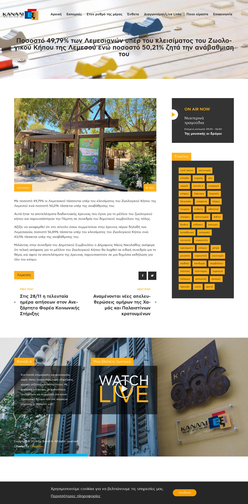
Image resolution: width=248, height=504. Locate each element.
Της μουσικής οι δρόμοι (203, 133)
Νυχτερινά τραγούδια (194, 120)
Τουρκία (184, 209)
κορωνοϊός (202, 240)
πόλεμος (185, 279)
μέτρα (215, 248)
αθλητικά (213, 209)
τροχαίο (184, 287)
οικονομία (217, 256)
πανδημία (199, 263)
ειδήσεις (198, 225)
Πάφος (216, 201)
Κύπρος (184, 193)
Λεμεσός (24, 275)
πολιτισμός (201, 271)
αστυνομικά (201, 217)
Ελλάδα (184, 178)
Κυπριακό (213, 186)
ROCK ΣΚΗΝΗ (186, 170)
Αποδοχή (185, 492)
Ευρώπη (198, 178)
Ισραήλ (184, 186)
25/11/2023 (23, 188)
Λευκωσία (185, 201)
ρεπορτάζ (200, 279)
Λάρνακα (199, 193)
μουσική (184, 256)
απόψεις (185, 217)
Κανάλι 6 (198, 186)
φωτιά (209, 287)
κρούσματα (186, 248)
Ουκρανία (201, 201)
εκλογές (213, 225)
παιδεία (184, 263)
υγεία (198, 287)
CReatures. (37, 446)
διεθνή (184, 225)
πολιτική (185, 271)
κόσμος (202, 248)
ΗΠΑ (210, 178)
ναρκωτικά (201, 256)
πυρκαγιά (218, 271)
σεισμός (216, 279)
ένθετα (199, 209)
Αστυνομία (205, 170)
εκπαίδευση (187, 232)
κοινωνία (185, 240)
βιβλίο (217, 217)
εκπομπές (204, 232)
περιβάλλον (216, 263)
